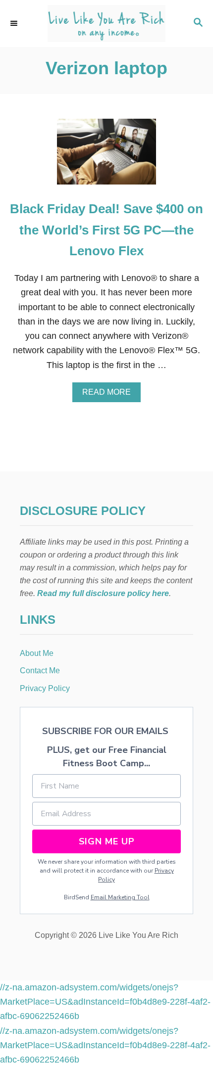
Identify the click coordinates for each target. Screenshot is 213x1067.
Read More (110, 394)
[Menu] (15, 23)
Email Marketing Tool (120, 897)
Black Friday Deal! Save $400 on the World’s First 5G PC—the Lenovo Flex (106, 229)
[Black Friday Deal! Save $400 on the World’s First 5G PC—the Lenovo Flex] (106, 156)
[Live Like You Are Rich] (106, 23)
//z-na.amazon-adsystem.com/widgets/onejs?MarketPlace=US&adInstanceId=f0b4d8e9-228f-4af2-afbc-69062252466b (105, 1001)
